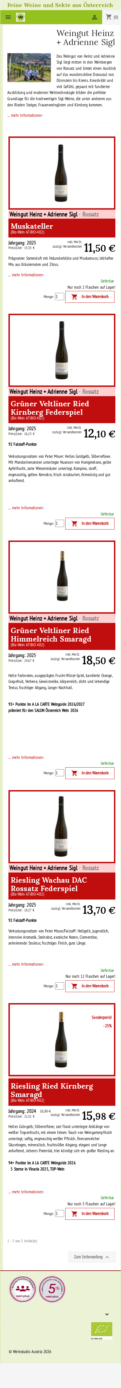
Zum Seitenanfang (92, 1257)
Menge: (49, 296)
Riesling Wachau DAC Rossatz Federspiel (49, 885)
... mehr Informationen (24, 115)
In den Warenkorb (90, 296)
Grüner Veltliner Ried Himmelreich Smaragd (51, 635)
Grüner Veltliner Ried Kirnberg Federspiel (50, 408)
